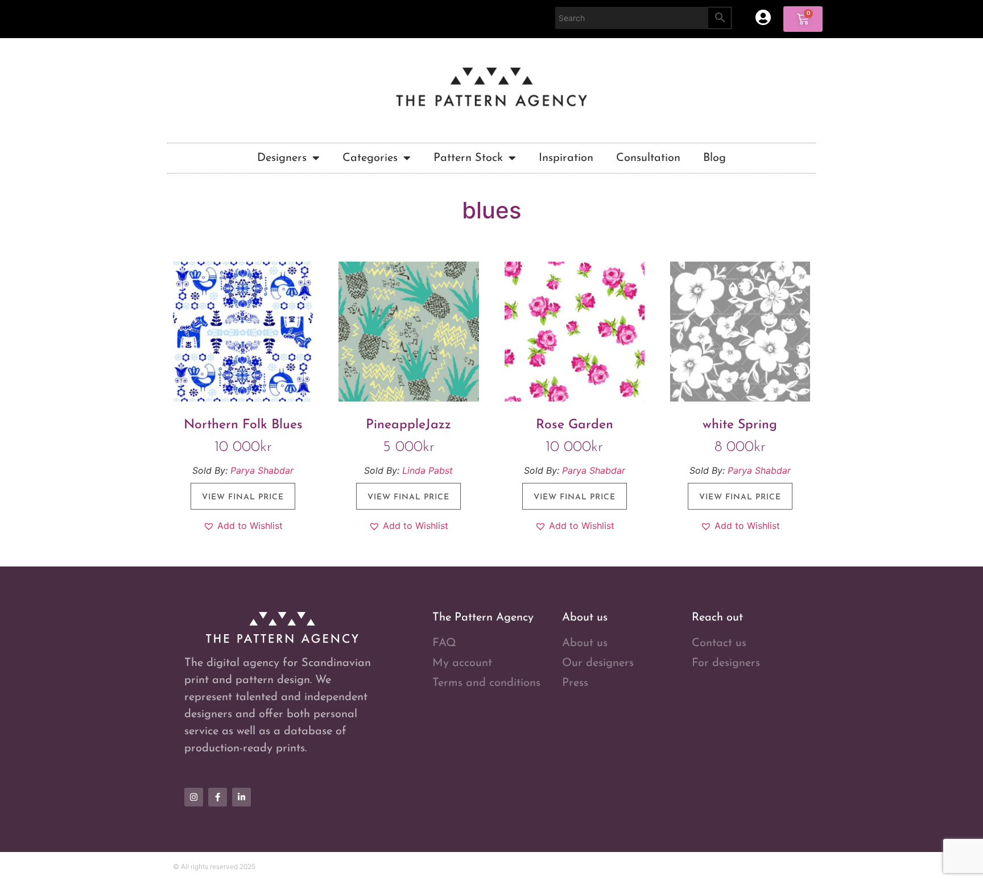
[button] (243, 525)
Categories (370, 158)
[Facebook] (217, 797)
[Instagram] (193, 797)
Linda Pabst (427, 470)
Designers (282, 158)
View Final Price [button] (243, 497)
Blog (714, 158)
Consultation (648, 158)
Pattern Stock (468, 158)
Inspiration (566, 158)
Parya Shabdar (262, 470)
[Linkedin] (241, 797)
